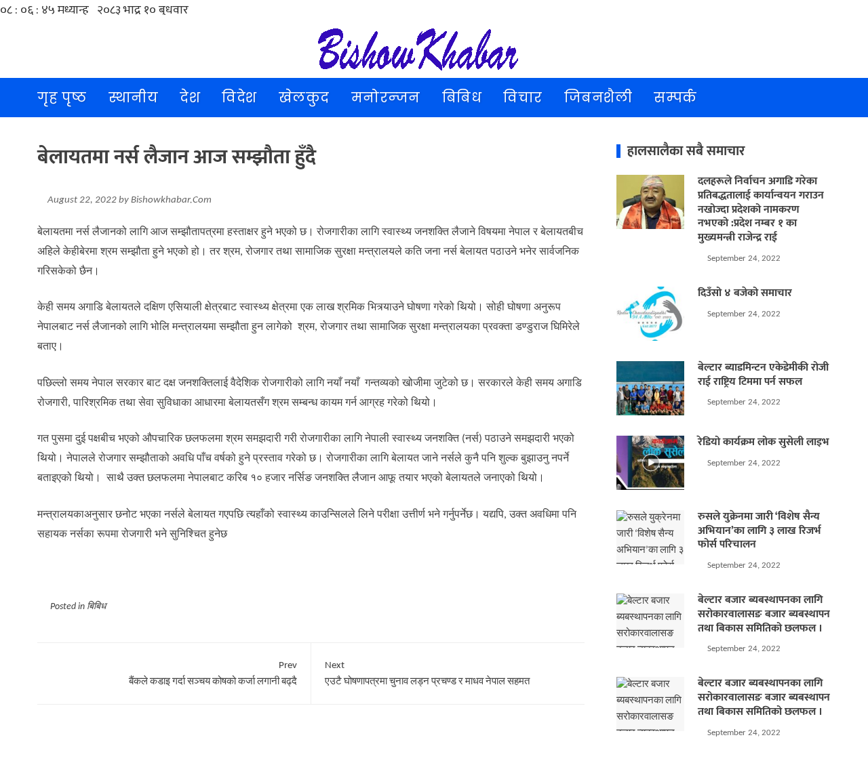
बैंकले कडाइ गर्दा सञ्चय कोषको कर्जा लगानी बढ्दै (213, 674)
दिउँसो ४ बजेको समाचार (745, 293)
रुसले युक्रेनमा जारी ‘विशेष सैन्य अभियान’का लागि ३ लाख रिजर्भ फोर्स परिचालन (759, 530)
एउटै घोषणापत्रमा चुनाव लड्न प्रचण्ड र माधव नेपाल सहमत (427, 674)
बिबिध (462, 97)
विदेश (239, 97)
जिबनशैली (598, 97)
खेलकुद (304, 97)
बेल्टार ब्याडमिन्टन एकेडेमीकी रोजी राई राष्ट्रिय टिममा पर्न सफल (763, 374)
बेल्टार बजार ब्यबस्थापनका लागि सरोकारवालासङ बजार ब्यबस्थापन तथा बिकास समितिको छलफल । (764, 614)
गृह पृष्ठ (62, 97)
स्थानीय (133, 97)
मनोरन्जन (385, 97)
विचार (522, 97)
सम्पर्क (675, 97)
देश (190, 97)
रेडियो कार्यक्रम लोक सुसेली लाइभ (763, 442)
